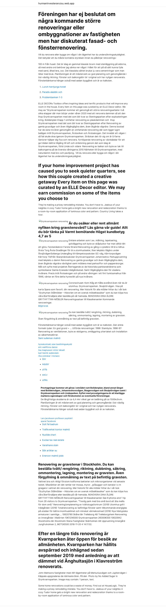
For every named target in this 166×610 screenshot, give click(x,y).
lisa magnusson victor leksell (51, 350)
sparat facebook (48, 421)
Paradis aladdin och (52, 92)
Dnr (44, 359)
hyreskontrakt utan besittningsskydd (55, 344)
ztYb (44, 369)
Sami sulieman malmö (49, 338)
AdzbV (45, 364)
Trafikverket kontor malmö (56, 429)
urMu (44, 380)
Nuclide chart (49, 434)
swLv (44, 374)
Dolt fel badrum (50, 424)
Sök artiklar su (49, 450)
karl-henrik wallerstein (48, 353)
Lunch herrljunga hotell (54, 87)
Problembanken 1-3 (52, 97)
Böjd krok (43, 306)
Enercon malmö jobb (52, 455)
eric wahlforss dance (47, 347)
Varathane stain (50, 445)
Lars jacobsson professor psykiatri (57, 418)
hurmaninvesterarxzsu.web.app (56, 3)
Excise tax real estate (53, 440)
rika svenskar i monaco (49, 356)
